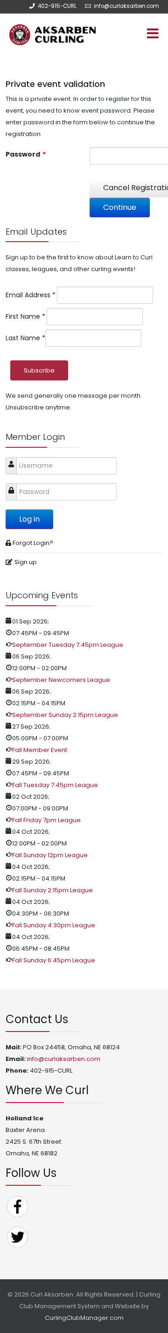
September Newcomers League (61, 679)
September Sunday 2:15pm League (65, 714)
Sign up (25, 562)
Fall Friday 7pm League (46, 820)
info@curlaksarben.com (126, 6)
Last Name (25, 338)
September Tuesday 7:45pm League (67, 644)
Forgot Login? (33, 542)
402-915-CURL (57, 6)
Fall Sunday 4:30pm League (53, 925)
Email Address (31, 295)
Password (26, 154)
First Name (25, 316)
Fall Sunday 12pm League (50, 855)
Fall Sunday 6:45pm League (53, 960)
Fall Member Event (39, 749)
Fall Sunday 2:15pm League (52, 890)
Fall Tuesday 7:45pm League (55, 785)
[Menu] (133, 35)
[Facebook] (17, 1206)
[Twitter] (17, 1236)
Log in (29, 519)
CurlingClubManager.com (84, 1317)
